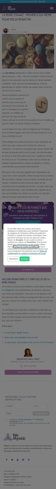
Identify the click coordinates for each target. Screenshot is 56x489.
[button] (13, 258)
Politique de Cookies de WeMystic (26, 247)
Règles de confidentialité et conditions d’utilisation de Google (27, 252)
